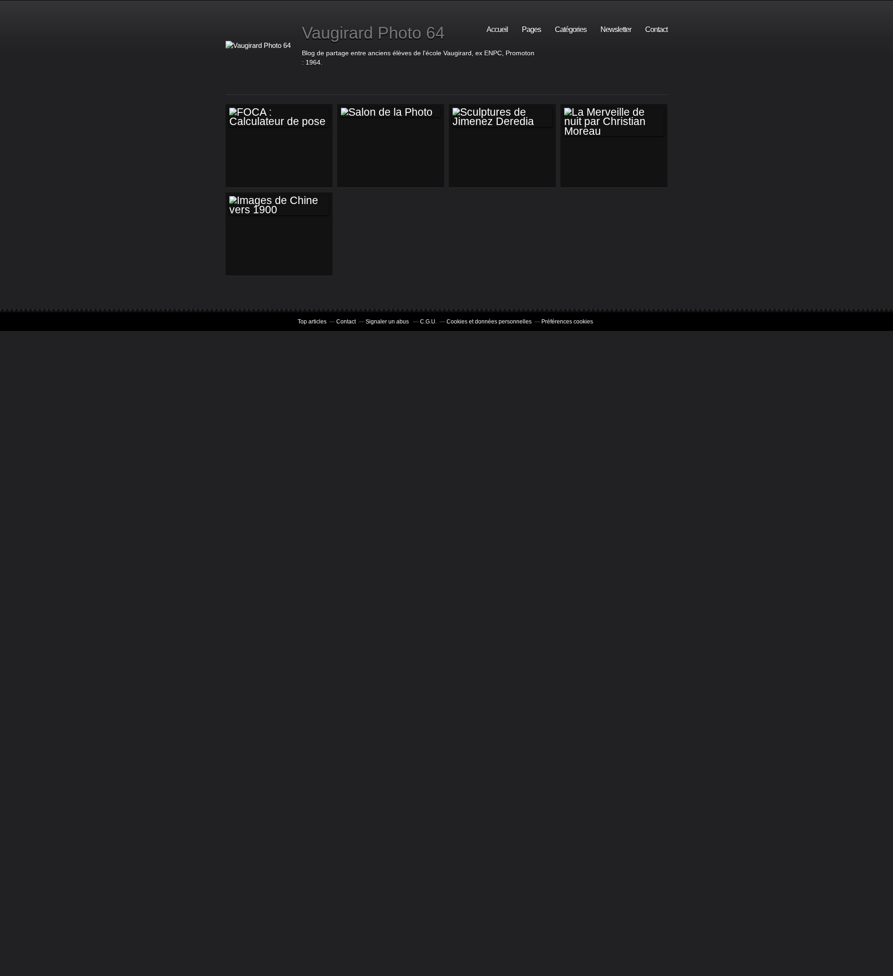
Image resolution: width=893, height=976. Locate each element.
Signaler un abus (388, 321)
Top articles (312, 321)
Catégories (570, 29)
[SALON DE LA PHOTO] (390, 112)
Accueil (497, 29)
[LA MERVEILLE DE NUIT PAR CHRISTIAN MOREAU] (614, 122)
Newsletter (615, 29)
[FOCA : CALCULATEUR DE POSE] (279, 117)
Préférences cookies (567, 321)
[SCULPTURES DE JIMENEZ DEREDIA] (502, 117)
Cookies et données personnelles (489, 321)
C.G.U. (428, 321)
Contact (656, 29)
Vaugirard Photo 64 (373, 32)
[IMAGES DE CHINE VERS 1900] (279, 205)
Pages (531, 29)
